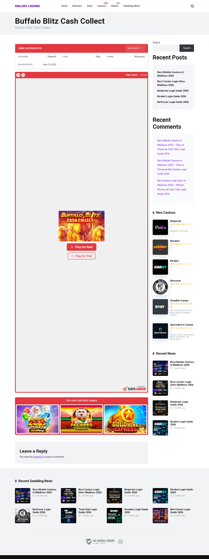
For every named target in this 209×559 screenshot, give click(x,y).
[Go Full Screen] (23, 75)
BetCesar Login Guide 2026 (173, 102)
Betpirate (175, 221)
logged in (38, 456)
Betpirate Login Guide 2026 (172, 90)
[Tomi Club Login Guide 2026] (68, 522)
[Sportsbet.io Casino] (160, 337)
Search (156, 42)
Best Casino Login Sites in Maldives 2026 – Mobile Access (171, 185)
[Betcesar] (160, 293)
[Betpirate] (160, 234)
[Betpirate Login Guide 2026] (160, 414)
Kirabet (174, 260)
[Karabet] (160, 254)
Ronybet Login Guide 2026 (136, 511)
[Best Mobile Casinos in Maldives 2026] (160, 375)
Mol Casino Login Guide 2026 (180, 511)
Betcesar (175, 280)
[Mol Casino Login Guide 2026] (160, 522)
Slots (89, 5)
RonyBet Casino (179, 300)
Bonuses (77, 5)
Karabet (174, 241)
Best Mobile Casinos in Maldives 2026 (170, 74)
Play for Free (83, 256)
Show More (134, 48)
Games (114, 5)
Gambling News (131, 5)
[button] (81, 226)
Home (64, 5)
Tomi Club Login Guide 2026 (87, 511)
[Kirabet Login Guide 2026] (160, 434)
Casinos (101, 5)
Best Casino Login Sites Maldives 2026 (171, 83)
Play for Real (84, 247)
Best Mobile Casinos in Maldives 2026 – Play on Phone (170, 145)
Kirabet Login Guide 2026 (171, 96)
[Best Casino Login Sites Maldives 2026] (160, 394)
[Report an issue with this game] (18, 75)
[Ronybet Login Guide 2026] (114, 522)
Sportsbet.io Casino (181, 324)
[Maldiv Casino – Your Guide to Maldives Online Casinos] (27, 5)
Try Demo (37, 418)
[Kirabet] (160, 273)
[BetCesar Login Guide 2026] (22, 522)
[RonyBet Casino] (160, 313)
